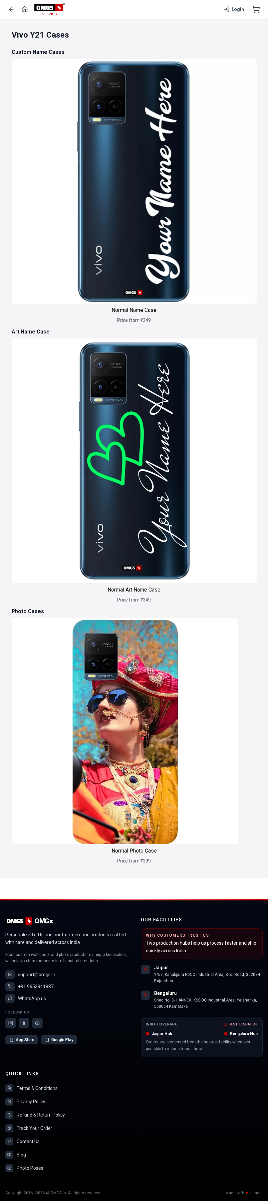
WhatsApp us (32, 998)
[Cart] (256, 9)
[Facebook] (24, 1023)
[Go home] (25, 9)
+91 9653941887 (36, 986)
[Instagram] (10, 1023)
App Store (25, 1039)
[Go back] (11, 9)
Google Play (62, 1039)
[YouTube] (37, 1023)
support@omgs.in (36, 974)
